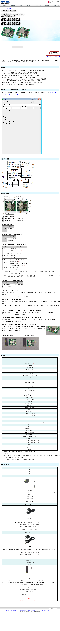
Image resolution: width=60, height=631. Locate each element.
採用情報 (47, 5)
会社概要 (39, 5)
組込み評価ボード (12, 8)
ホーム (4, 5)
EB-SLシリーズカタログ (53, 57)
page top (53, 608)
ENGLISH (51, 1)
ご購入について (30, 5)
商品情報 (13, 5)
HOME (2, 8)
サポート (21, 5)
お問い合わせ (56, 5)
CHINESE (51, 2)
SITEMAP (57, 1)
